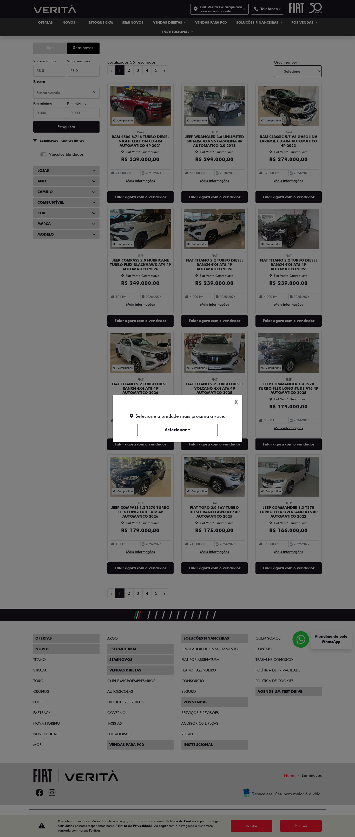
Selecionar (176, 429)
